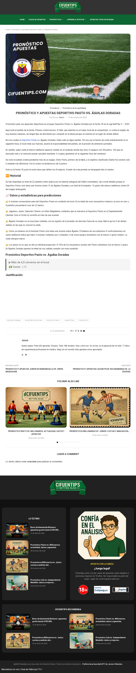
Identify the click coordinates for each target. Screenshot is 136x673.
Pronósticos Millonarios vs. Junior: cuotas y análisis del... (99, 431)
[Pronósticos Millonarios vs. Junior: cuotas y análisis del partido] (99, 407)
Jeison (61, 117)
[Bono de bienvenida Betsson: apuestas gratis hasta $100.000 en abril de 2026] (17, 530)
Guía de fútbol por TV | (31, 669)
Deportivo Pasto (29, 140)
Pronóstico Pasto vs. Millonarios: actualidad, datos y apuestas (36, 433)
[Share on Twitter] (78, 331)
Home (22, 19)
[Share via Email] (84, 331)
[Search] (129, 7)
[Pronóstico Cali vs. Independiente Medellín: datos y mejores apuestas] (17, 582)
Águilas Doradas (14, 320)
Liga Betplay (69, 320)
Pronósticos (55, 19)
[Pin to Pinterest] (81, 331)
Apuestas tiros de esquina (102, 19)
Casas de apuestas (37, 19)
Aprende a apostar (75, 19)
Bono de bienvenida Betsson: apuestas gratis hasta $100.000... (45, 528)
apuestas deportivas (33, 320)
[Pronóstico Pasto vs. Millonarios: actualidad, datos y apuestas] (36, 407)
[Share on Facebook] (75, 331)
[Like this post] (73, 331)
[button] (9, 415)
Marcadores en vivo (10, 669)
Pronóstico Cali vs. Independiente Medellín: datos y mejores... (45, 581)
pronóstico (83, 320)
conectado (32, 461)
